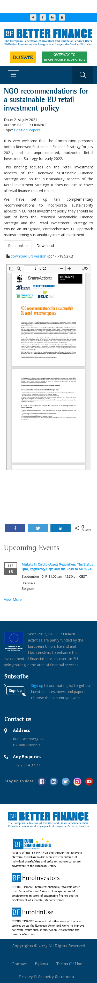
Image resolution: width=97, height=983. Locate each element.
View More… (14, 599)
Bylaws (41, 964)
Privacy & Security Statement (46, 976)
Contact (19, 964)
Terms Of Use (69, 964)
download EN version (28, 256)
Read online (18, 245)
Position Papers (27, 129)
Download (45, 245)
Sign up (37, 685)
